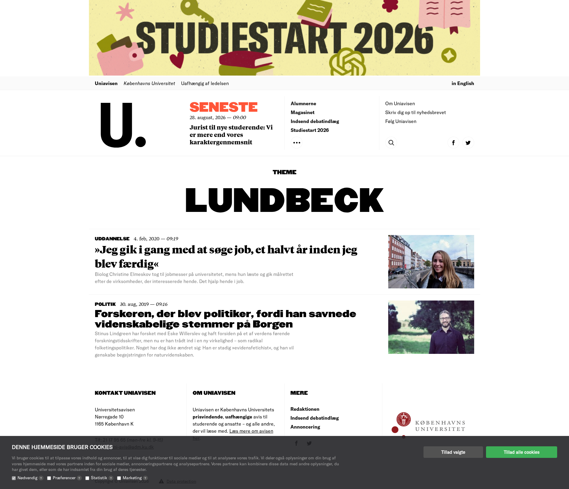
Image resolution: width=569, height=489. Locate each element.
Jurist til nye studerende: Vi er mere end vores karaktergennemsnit (231, 134)
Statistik (101, 477)
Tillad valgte (453, 452)
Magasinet (302, 112)
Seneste (224, 107)
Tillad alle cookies (521, 452)
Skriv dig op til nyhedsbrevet (415, 112)
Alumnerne (303, 103)
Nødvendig (29, 477)
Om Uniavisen (400, 103)
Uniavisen (106, 83)
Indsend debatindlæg (315, 121)
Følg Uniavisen (400, 121)
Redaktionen (304, 409)
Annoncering (305, 426)
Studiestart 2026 (310, 130)
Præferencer (66, 477)
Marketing (134, 477)
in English (463, 83)
